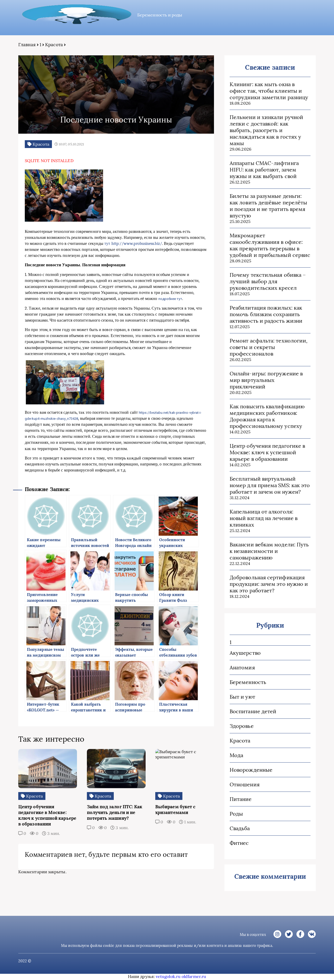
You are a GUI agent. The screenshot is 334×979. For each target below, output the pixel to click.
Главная (27, 45)
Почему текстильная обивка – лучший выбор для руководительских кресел (268, 281)
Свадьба (240, 828)
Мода (236, 755)
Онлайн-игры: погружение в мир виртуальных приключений (266, 380)
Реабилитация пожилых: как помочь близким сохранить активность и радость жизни (266, 314)
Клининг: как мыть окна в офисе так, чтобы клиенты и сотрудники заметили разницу (269, 91)
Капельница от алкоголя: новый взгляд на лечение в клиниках (263, 518)
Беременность (248, 682)
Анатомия (242, 667)
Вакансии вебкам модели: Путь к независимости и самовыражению (269, 551)
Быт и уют (242, 696)
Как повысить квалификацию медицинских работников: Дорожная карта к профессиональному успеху (267, 416)
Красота (54, 45)
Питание (241, 799)
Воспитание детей (253, 711)
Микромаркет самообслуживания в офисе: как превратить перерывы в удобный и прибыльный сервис (270, 245)
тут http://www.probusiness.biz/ (133, 243)
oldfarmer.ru (194, 976)
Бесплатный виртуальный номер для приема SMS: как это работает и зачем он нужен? (270, 485)
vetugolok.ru (168, 976)
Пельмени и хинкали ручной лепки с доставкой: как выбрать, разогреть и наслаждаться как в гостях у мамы (266, 130)
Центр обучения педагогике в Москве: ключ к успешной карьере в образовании (267, 452)
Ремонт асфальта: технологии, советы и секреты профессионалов (268, 347)
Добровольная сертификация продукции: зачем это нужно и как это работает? (269, 584)
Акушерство (245, 653)
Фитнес (239, 843)
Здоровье (242, 726)
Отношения (245, 784)
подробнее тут (170, 299)
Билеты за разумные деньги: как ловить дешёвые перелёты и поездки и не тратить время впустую (268, 206)
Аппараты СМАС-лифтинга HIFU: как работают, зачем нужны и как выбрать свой (264, 169)
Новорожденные (251, 769)
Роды (236, 813)
